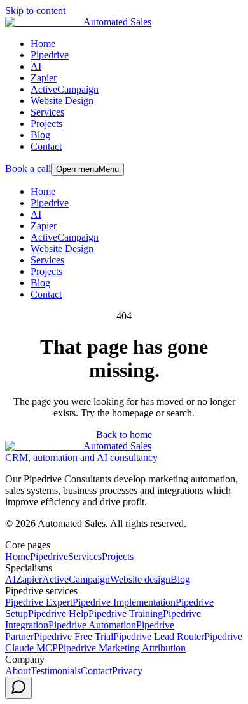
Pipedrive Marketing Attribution (122, 647)
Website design (140, 579)
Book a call (28, 168)
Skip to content (35, 10)
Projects (46, 123)
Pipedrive (50, 55)
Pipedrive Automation (92, 625)
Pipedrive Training (125, 613)
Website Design (62, 100)
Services (47, 112)
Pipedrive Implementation (124, 602)
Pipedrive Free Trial (73, 636)
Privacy (127, 670)
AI (36, 66)
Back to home (124, 434)
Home (43, 43)
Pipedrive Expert (38, 602)
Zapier (44, 77)
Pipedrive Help (58, 613)
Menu (87, 169)
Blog (40, 135)
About (18, 670)
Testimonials (56, 670)
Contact (46, 146)
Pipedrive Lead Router (158, 636)
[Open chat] (18, 688)
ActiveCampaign (65, 89)
